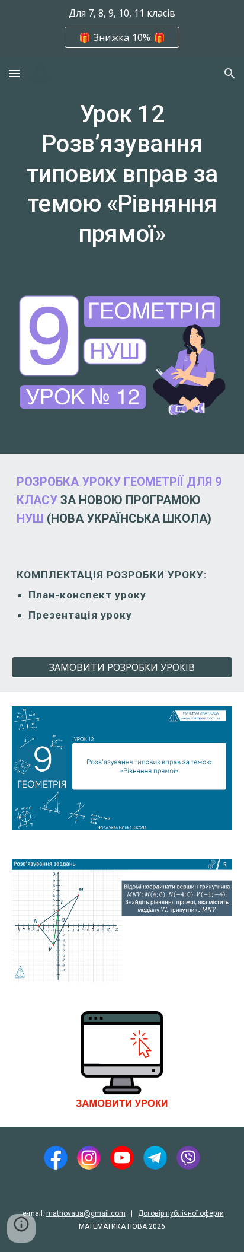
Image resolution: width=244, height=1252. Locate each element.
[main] (122, 180)
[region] (122, 28)
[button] (14, 73)
